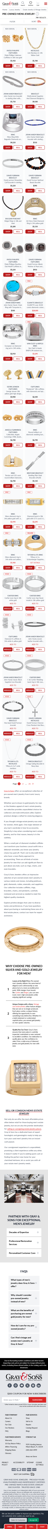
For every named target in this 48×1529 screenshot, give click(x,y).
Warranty (8, 1440)
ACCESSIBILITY (18, 1462)
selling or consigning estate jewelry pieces (24, 1128)
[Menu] (44, 4)
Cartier (17, 992)
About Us (8, 1418)
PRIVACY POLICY (5, 1463)
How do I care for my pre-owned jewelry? (23, 1327)
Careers (7, 1421)
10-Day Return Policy (13, 1443)
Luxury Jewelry (14, 9)
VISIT (20, 1527)
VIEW (30, 568)
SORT (34, 21)
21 (30, 783)
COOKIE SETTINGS (39, 1463)
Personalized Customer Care (22, 1253)
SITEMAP (30, 1462)
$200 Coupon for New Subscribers (26, 1393)
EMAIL (9, 1527)
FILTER (12, 21)
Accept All (33, 1520)
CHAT (42, 1526)
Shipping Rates (10, 1450)
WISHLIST (8, 608)
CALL (31, 1527)
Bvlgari (26, 992)
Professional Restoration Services (20, 1242)
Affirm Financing (11, 1447)
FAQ (6, 1431)
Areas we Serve (31, 1456)
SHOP (8, 66)
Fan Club (8, 1424)
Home (4, 9)
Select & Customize (18, 1520)
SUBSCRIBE (37, 1399)
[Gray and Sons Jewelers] (10, 4)
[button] (37, 13)
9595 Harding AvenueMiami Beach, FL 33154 (34, 1445)
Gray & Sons (9, 791)
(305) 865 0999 (31, 1450)
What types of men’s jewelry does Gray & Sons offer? (23, 1283)
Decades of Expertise (19, 1232)
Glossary (8, 1453)
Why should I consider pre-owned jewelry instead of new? (21, 1298)
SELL (18, 65)
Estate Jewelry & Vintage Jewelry (34, 9)
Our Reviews (9, 1428)
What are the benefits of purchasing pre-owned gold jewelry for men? (22, 1313)
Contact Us (31, 1437)
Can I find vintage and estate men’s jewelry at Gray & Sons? (22, 1340)
